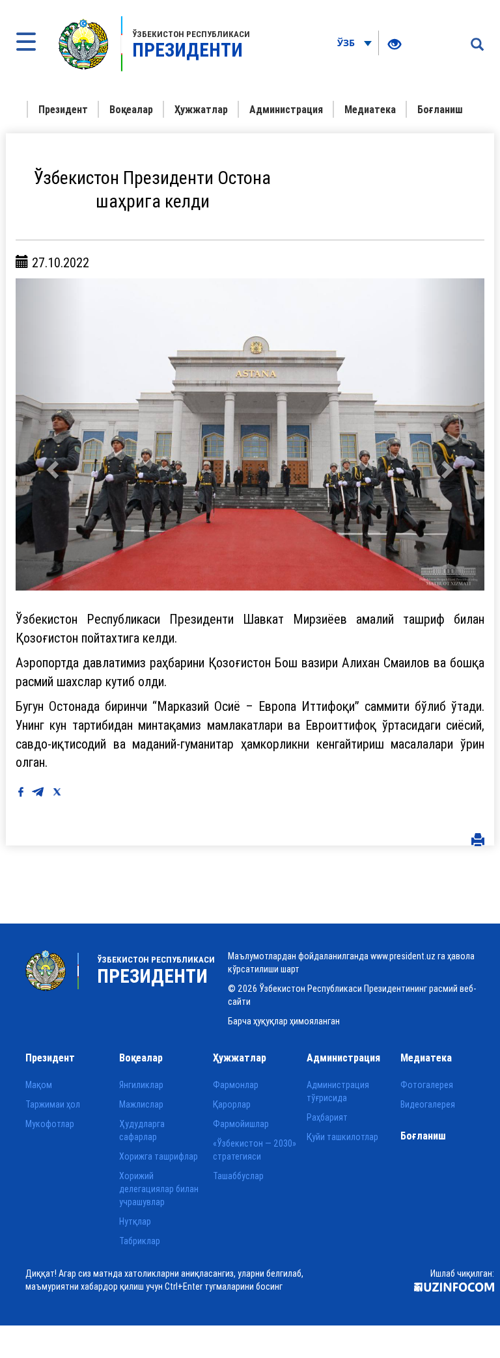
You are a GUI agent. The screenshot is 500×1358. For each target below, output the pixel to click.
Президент (63, 109)
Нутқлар (135, 1221)
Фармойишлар (241, 1124)
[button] (51, 434)
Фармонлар (235, 1085)
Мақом (38, 1085)
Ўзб (347, 42)
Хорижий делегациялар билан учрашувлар (159, 1189)
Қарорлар (232, 1104)
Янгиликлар (141, 1085)
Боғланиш (440, 109)
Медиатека (370, 109)
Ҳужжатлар (201, 109)
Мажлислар (141, 1104)
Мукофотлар (49, 1124)
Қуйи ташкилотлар (342, 1137)
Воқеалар (131, 109)
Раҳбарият (327, 1117)
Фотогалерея (426, 1085)
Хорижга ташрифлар (158, 1156)
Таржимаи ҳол (52, 1104)
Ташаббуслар (238, 1176)
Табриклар (139, 1241)
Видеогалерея (427, 1104)
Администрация (286, 109)
